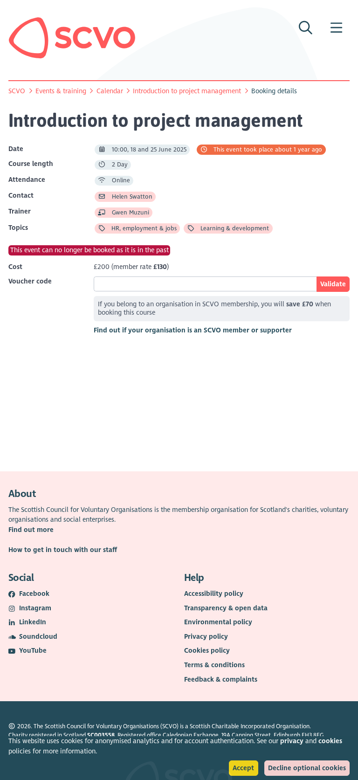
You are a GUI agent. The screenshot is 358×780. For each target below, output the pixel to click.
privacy (291, 741)
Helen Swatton (131, 196)
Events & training (60, 91)
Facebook (34, 594)
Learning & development (234, 228)
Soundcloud (38, 637)
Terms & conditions (214, 665)
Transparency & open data (226, 608)
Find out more (31, 530)
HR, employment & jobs (143, 228)
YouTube (33, 651)
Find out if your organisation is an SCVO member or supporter (193, 330)
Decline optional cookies (307, 768)
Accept (243, 768)
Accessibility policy (213, 594)
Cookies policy (207, 651)
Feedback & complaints (220, 679)
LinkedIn (32, 622)
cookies (330, 741)
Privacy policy (206, 637)
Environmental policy (218, 622)
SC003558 (101, 735)
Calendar (109, 91)
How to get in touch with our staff (62, 550)
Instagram (35, 608)
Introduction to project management (187, 91)
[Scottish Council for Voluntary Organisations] (72, 38)
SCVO (16, 91)
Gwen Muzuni (129, 212)
